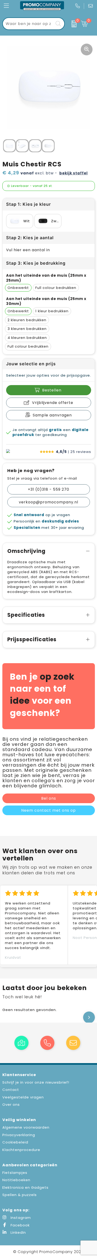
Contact (10, 1089)
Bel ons (48, 798)
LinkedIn (17, 1232)
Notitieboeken (16, 1179)
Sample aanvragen (52, 415)
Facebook (19, 1225)
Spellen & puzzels (19, 1194)
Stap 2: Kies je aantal (30, 237)
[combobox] (28, 24)
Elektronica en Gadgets (25, 1187)
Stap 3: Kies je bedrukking (35, 263)
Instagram (20, 1217)
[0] (71, 23)
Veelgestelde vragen (23, 1097)
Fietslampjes (14, 1172)
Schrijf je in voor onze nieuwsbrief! (35, 1082)
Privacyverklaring (18, 1134)
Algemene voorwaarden (25, 1127)
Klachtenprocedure (21, 1149)
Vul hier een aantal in (28, 249)
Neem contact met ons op (48, 810)
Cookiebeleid (15, 1142)
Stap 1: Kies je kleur (28, 204)
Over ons (11, 1104)
